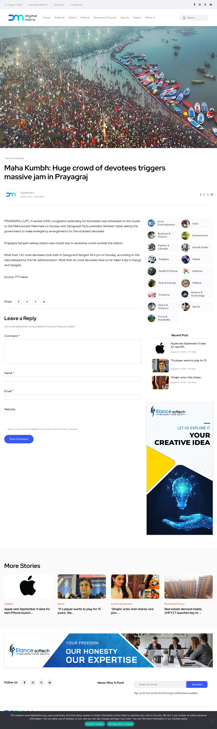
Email (9, 391)
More (148, 17)
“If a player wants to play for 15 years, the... (79, 611)
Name (9, 373)
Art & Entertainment (121, 603)
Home (46, 17)
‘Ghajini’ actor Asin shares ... (187, 377)
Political (85, 17)
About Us (59, 4)
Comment (12, 336)
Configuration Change (120, 724)
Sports (125, 17)
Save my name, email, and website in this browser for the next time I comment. (43, 429)
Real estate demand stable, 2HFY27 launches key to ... (183, 611)
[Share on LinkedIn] (212, 195)
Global (72, 17)
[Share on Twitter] (208, 195)
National (59, 17)
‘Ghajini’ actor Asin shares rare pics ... (132, 611)
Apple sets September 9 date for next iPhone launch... (27, 611)
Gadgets (8, 603)
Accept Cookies (94, 724)
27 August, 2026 (13, 4)
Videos (137, 17)
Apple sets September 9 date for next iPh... (188, 345)
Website (9, 409)
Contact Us (76, 4)
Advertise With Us (38, 4)
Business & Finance (105, 17)
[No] (212, 720)
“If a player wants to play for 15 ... (188, 362)
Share (8, 301)
